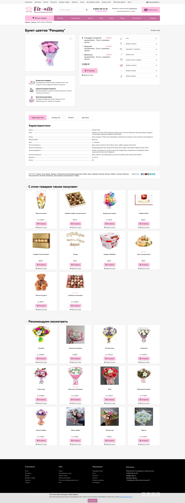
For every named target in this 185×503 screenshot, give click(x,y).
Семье (89, 174)
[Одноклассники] (144, 174)
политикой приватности (125, 497)
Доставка (28, 473)
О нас (26, 471)
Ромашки (95, 475)
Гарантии (28, 480)
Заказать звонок (131, 478)
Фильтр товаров (40, 18)
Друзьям (101, 174)
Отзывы (27, 482)
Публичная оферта (65, 478)
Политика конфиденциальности (69, 480)
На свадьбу (96, 482)
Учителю (119, 174)
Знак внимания (59, 175)
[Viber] (148, 174)
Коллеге (107, 174)
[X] (146, 174)
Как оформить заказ (65, 473)
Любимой (95, 174)
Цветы (90, 18)
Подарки (153, 18)
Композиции (136, 18)
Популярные (75, 18)
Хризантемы (61, 174)
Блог (60, 482)
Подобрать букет (97, 471)
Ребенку (113, 174)
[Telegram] (154, 174)
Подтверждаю (92, 500)
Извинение (49, 175)
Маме (85, 174)
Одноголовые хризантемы (74, 174)
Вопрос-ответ (63, 475)
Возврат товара (30, 478)
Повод (122, 18)
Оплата (27, 475)
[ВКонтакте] (142, 174)
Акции (61, 471)
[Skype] (152, 174)
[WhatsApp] (150, 174)
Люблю (76, 175)
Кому (111, 18)
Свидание (42, 175)
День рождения (34, 175)
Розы (101, 18)
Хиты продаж (46, 174)
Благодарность (69, 175)
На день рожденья (98, 480)
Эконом (60, 18)
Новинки (53, 174)
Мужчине (126, 174)
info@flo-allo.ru (131, 475)
